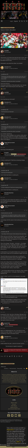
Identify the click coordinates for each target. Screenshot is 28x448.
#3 (26, 88)
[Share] (25, 47)
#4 (26, 98)
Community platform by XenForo (11, 411)
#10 (26, 189)
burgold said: (4, 176)
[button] (1, 12)
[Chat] (22, 12)
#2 (26, 63)
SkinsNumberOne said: (6, 204)
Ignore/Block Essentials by (11, 412)
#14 (26, 319)
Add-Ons (2, 413)
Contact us (6, 360)
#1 (26, 46)
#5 (26, 113)
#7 (26, 149)
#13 (26, 303)
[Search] (24, 12)
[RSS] (26, 360)
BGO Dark (4, 358)
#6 (26, 138)
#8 (26, 159)
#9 (26, 174)
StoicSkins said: (4, 162)
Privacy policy (19, 360)
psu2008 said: (4, 65)
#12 (26, 220)
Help (24, 360)
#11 (26, 201)
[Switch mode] (26, 12)
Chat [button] (14, 447)
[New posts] (19, 12)
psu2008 (3, 23)
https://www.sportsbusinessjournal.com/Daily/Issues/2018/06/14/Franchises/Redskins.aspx (14, 288)
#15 (26, 332)
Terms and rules (12, 360)
